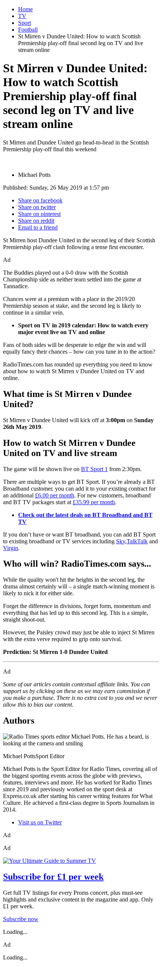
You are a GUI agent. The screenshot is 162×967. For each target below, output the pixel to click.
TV (22, 16)
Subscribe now (20, 919)
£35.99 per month (94, 502)
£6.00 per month (54, 495)
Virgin (10, 548)
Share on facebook (40, 200)
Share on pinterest (39, 214)
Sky (120, 541)
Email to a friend (38, 227)
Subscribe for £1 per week (53, 877)
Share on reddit (36, 220)
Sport (24, 23)
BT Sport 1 (94, 469)
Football (28, 29)
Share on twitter (37, 207)
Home (25, 9)
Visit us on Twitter (40, 822)
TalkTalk (137, 541)
